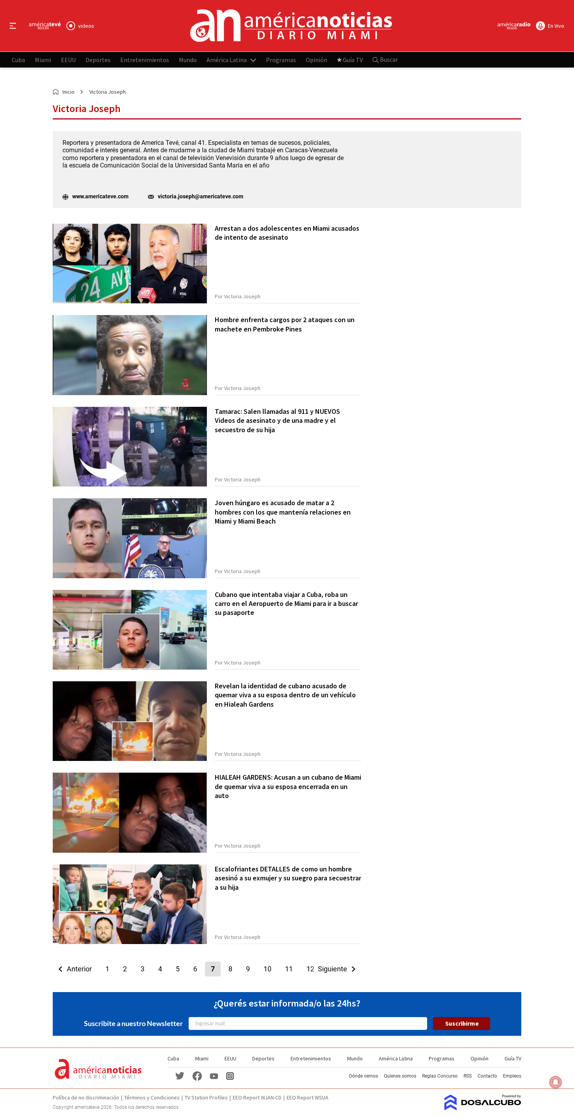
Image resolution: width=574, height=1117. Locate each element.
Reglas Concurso (440, 1076)
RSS (467, 1076)
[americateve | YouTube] (214, 1076)
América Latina (227, 59)
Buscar (388, 59)
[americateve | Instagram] (230, 1075)
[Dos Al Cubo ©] (482, 1108)
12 (310, 969)
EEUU (68, 59)
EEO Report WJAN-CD (257, 1097)
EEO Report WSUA (307, 1097)
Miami (43, 59)
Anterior (77, 969)
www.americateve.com (100, 196)
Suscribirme (462, 1023)
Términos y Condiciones (152, 1097)
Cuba (18, 59)
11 (289, 969)
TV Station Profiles (206, 1097)
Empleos (512, 1076)
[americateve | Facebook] (197, 1075)
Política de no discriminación (86, 1097)
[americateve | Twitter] (180, 1075)
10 (267, 969)
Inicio (68, 91)
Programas (281, 59)
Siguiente (335, 969)
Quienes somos (400, 1076)
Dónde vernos (363, 1076)
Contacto (487, 1076)
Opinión (316, 59)
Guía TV (353, 59)
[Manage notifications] (555, 1082)
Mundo (188, 59)
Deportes (98, 59)
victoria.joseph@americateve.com (200, 196)
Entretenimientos (144, 59)
